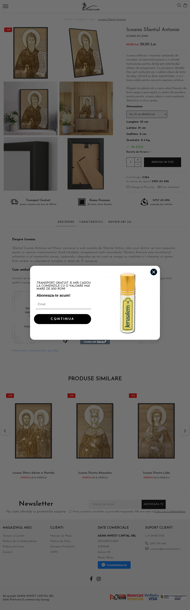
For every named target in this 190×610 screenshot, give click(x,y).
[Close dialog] (153, 272)
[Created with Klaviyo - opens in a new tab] (95, 342)
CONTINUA (62, 318)
